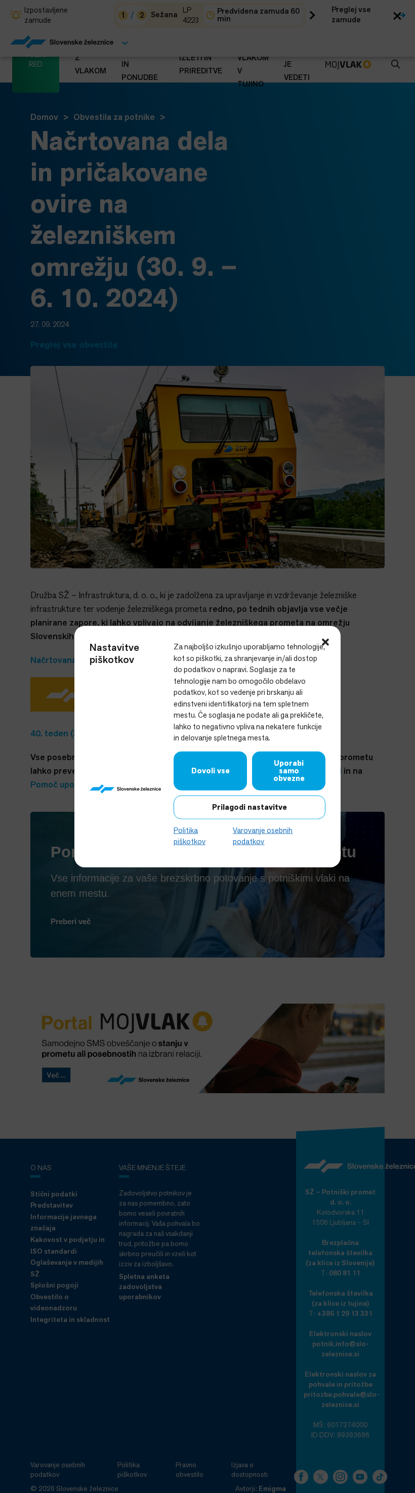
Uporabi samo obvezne (289, 770)
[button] (325, 641)
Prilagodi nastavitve (249, 807)
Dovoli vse (210, 770)
